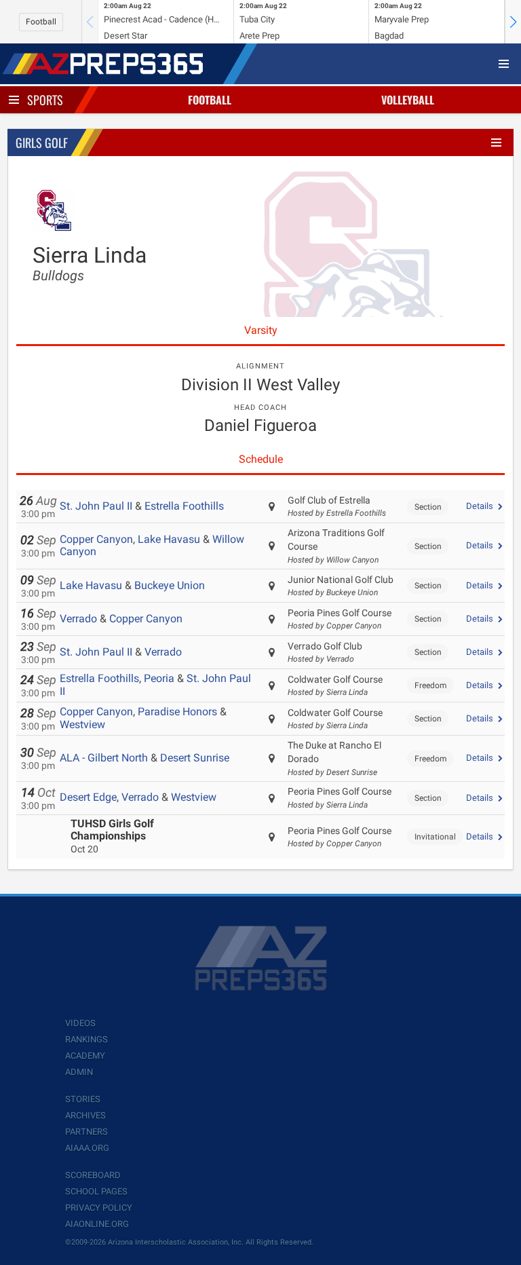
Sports (45, 100)
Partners (86, 1132)
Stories (82, 1099)
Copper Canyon (96, 539)
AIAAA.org (87, 1148)
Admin (79, 1072)
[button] (513, 21)
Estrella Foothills (184, 505)
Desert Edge (88, 797)
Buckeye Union (169, 585)
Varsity (260, 330)
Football (41, 21)
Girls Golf (42, 142)
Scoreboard (93, 1175)
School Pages (96, 1191)
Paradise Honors (177, 711)
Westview (82, 724)
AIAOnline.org (97, 1224)
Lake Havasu (169, 539)
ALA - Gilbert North (104, 757)
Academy (85, 1056)
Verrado (78, 618)
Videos (80, 1023)
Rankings (86, 1039)
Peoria (159, 678)
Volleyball (407, 100)
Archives (85, 1115)
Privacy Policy (98, 1208)
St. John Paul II (96, 505)
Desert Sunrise (194, 757)
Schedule (261, 459)
